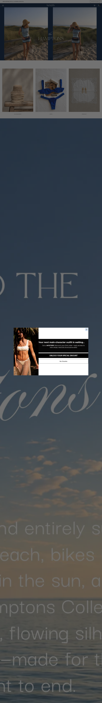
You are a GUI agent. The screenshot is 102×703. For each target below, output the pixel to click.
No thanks (63, 361)
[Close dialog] (86, 329)
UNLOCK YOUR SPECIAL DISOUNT (63, 355)
